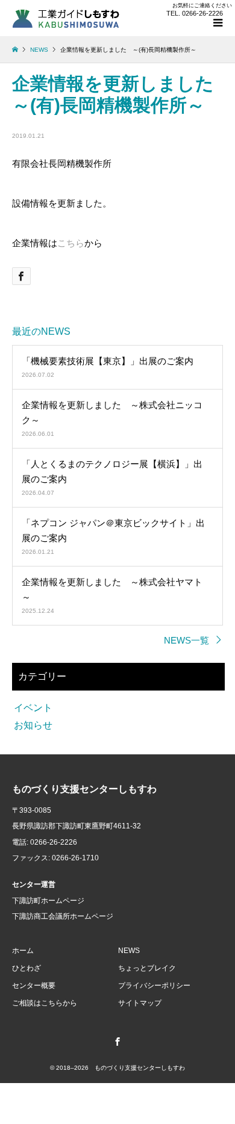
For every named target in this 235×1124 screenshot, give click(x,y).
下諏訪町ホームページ (48, 900)
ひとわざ (26, 968)
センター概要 (33, 985)
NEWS (129, 950)
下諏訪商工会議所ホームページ (62, 916)
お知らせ (33, 725)
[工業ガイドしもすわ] (66, 18)
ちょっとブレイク (147, 968)
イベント (33, 708)
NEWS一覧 (186, 640)
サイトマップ (139, 1003)
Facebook (117, 1041)
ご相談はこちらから (44, 1003)
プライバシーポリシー (154, 985)
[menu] (217, 23)
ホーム (23, 950)
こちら (70, 243)
